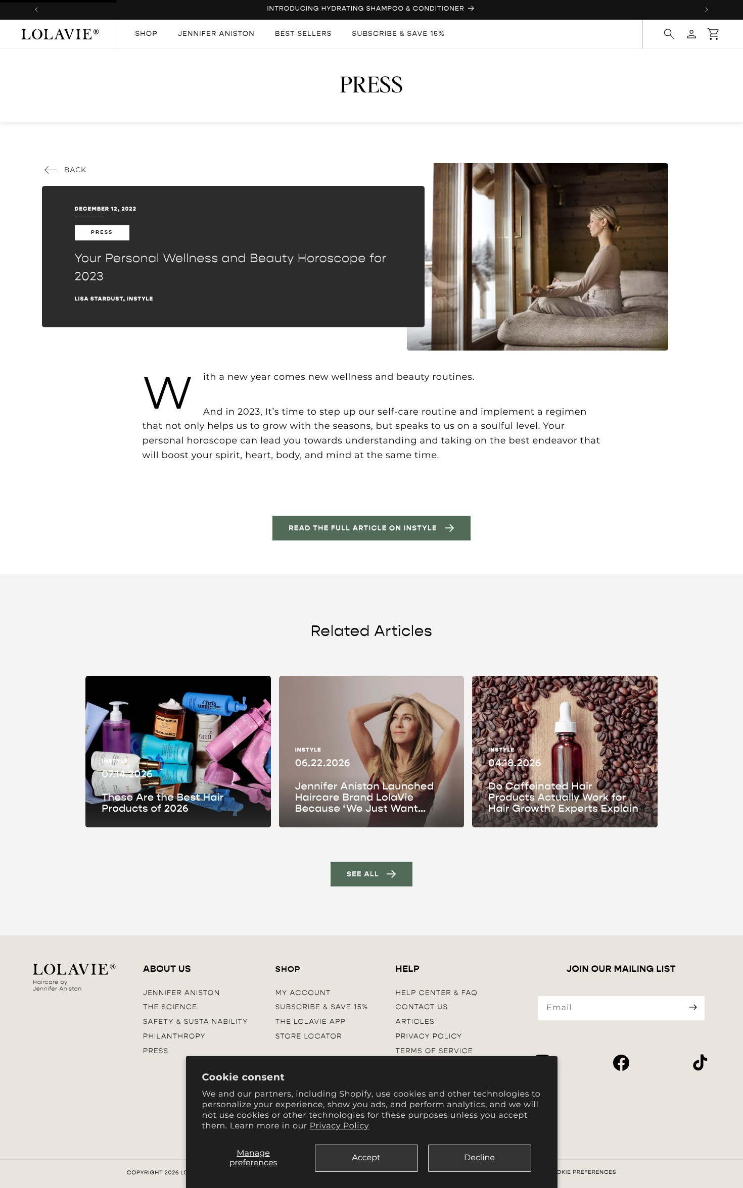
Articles (415, 1021)
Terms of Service (434, 1051)
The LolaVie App (310, 1021)
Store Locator (308, 1036)
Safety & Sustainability (195, 1021)
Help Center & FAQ (437, 992)
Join (693, 1008)
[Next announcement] (706, 9)
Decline (479, 1158)
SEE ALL (363, 874)
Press (155, 1051)
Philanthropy (174, 1036)
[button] (714, 34)
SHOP (288, 969)
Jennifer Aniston (181, 992)
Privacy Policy (339, 1126)
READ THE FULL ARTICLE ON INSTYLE (363, 528)
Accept (366, 1158)
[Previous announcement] (36, 9)
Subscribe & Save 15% (321, 1007)
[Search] (669, 34)
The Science (170, 1007)
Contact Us (422, 1007)
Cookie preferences (581, 1172)
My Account (303, 992)
